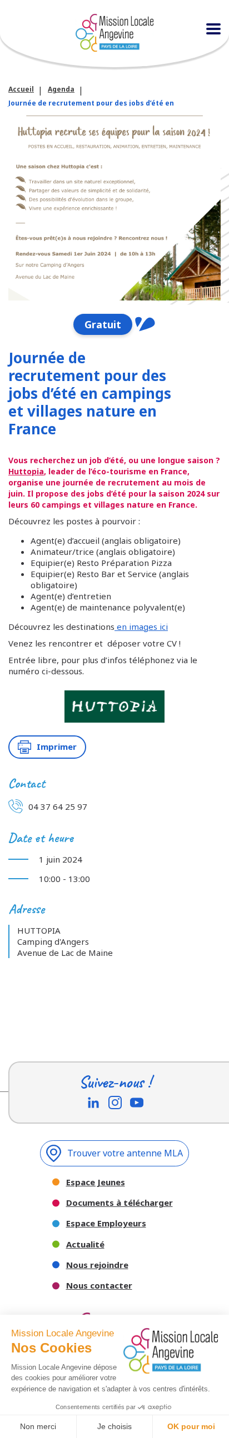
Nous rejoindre (97, 1265)
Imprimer (57, 746)
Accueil (21, 89)
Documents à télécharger (119, 1202)
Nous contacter (99, 1285)
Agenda (61, 89)
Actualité (85, 1244)
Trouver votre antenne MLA (125, 1153)
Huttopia (26, 471)
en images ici (141, 626)
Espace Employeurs (106, 1223)
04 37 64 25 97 (57, 806)
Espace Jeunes (95, 1182)
